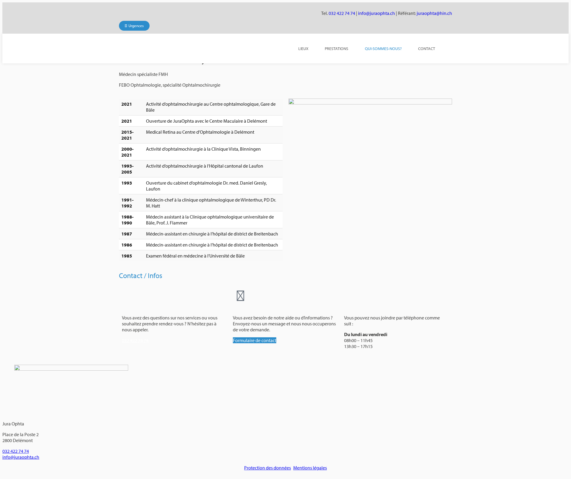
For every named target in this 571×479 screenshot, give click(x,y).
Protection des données (267, 468)
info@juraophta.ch (376, 13)
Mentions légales (310, 468)
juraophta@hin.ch (434, 13)
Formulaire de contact (254, 340)
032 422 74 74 (342, 13)
